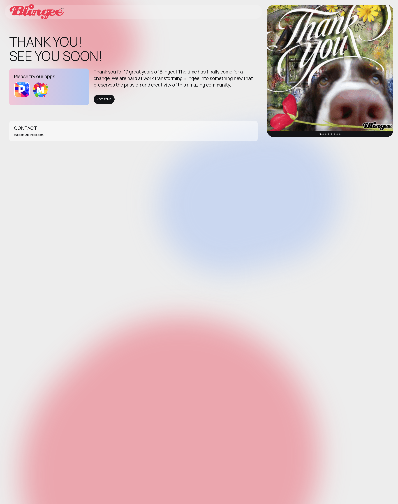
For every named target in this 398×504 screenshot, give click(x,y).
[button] (320, 134)
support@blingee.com (29, 135)
